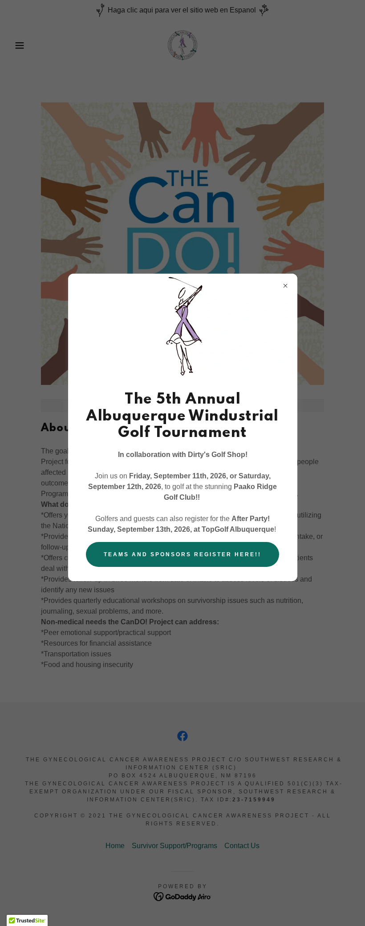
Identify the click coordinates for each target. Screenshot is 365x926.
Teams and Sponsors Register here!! (182, 554)
